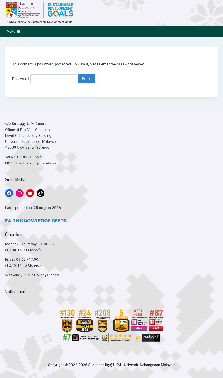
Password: (21, 78)
